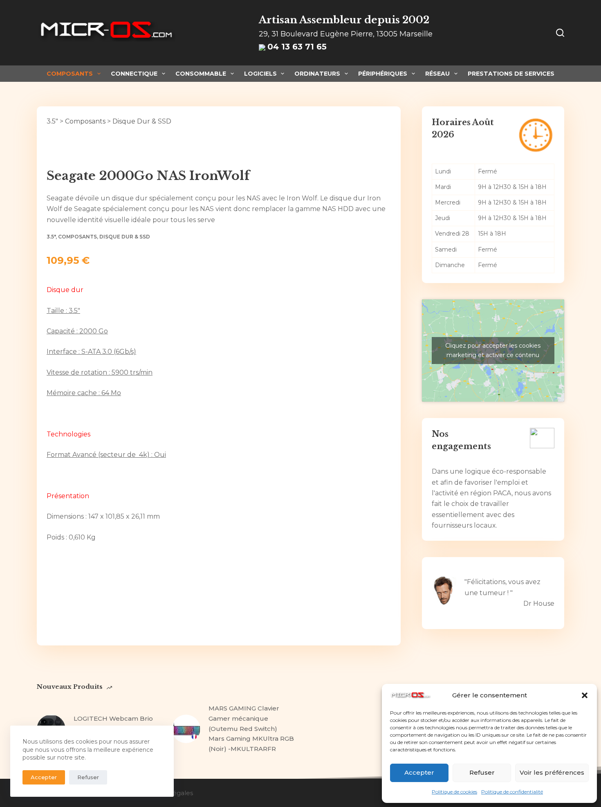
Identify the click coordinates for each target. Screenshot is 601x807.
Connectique (134, 73)
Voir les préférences (552, 772)
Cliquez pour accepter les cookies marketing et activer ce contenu (492, 350)
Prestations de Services (511, 73)
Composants (70, 73)
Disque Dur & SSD (141, 121)
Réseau (437, 73)
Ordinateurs (317, 73)
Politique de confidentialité (512, 792)
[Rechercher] (560, 33)
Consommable (200, 73)
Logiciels (260, 73)
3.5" (52, 121)
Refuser (482, 772)
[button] (585, 695)
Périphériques (382, 73)
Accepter (419, 772)
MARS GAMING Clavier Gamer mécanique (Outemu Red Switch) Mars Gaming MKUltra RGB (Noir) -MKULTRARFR (251, 728)
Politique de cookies (454, 792)
